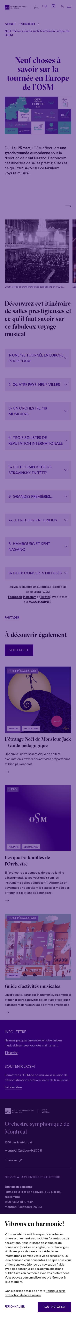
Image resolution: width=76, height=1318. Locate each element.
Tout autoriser (54, 1307)
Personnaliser (15, 1306)
